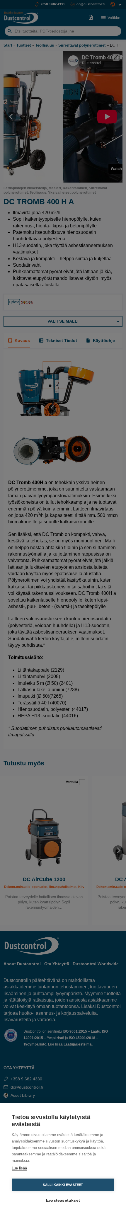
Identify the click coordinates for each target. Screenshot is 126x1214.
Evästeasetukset (63, 1200)
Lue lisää (19, 1168)
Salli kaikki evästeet (63, 1184)
